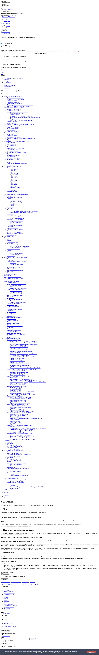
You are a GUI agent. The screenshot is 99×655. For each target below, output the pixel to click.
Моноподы (10, 188)
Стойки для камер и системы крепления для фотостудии (18, 141)
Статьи (5, 600)
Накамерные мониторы (10, 274)
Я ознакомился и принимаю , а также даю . (40, 51)
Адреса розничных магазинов (11, 626)
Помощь (6, 597)
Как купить (7, 595)
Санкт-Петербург (7, 43)
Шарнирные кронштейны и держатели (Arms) (19, 412)
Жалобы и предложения (10, 625)
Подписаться (4, 579)
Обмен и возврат (8, 591)
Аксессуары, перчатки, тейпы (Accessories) (18, 404)
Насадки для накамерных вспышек (16, 209)
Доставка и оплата (8, 82)
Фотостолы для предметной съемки (16, 261)
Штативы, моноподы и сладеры (15, 482)
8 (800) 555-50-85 (5, 26)
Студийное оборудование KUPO (12, 338)
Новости (6, 598)
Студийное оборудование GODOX (13, 317)
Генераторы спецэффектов (11, 265)
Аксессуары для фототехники (11, 281)
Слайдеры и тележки (9, 236)
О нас (5, 609)
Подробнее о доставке (6, 9)
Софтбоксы (10, 198)
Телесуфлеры (7, 275)
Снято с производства (9, 602)
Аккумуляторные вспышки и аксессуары (17, 112)
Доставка (6, 590)
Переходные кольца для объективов (16, 284)
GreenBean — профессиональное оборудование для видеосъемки (18, 582)
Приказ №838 (7, 86)
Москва (4, 45)
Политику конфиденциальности (25, 51)
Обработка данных (9, 607)
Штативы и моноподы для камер (12, 166)
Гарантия (6, 601)
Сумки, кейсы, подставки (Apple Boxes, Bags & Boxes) (21, 369)
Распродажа (7, 81)
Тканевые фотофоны (12, 251)
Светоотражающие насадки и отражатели (18, 468)
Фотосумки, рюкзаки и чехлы (15, 299)
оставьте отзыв (6, 636)
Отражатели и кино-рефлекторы (15, 219)
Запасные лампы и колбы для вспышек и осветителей (18, 307)
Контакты (6, 88)
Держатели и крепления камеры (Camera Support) (20, 433)
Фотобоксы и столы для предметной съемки (15, 257)
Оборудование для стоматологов (12, 277)
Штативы (9, 168)
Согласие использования (10, 605)
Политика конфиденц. (9, 604)
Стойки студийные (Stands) (14, 340)
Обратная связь (8, 623)
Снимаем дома (7, 440)
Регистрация (7, 21)
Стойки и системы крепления (15, 473)
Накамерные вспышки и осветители (13, 133)
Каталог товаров (8, 78)
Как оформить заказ (9, 594)
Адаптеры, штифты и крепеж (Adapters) (17, 386)
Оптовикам (7, 83)
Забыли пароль (38, 638)
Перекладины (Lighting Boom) (15, 396)
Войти (5, 19)
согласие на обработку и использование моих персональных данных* (60, 51)
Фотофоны (6, 239)
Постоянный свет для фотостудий (13, 96)
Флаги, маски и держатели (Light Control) (18, 376)
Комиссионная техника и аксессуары (13, 450)
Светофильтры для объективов (15, 289)
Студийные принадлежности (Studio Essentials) (19, 425)
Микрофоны (7, 237)
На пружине (10, 243)
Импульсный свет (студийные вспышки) (14, 107)
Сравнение (12, 17)
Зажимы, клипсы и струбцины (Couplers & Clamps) (20, 356)
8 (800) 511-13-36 (5, 29)
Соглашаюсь (91, 652)
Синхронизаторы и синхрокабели (13, 126)
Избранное (5, 17)
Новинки (6, 79)
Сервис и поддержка (9, 85)
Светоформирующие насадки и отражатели (15, 195)
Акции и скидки (8, 489)
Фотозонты (10, 214)
